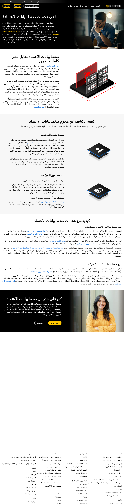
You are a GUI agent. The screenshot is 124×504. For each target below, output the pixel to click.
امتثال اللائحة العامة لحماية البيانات (76, 464)
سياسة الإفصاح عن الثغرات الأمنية (76, 467)
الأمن (85, 457)
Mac (59, 494)
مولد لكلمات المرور (35, 234)
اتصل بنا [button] (70, 6)
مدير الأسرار (118, 476)
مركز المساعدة (31, 502)
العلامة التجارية (31, 478)
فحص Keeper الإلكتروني (53, 486)
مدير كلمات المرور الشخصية (113, 492)
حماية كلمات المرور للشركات (112, 460)
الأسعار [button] (86, 6)
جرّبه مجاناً (17, 6)
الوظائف (33, 475)
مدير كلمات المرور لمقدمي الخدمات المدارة (108, 480)
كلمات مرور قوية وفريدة (36, 231)
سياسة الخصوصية (81, 473)
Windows (58, 497)
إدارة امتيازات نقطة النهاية (113, 467)
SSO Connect (82, 493)
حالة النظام (83, 476)
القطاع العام (118, 486)
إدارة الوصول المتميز (115, 464)
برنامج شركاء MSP (30, 494)
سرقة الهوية (39, 107)
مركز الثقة (83, 460)
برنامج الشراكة (31, 487)
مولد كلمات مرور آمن (54, 464)
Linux (59, 500)
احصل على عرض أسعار (31, 6)
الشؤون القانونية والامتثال (79, 470)
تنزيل (81, 6)
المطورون (83, 484)
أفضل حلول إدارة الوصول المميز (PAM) (23, 457)
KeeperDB (118, 470)
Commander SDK (81, 491)
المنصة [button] (98, 6)
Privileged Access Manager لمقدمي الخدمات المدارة (105, 483)
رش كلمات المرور (51, 66)
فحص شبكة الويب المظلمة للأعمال (50, 460)
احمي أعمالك (55, 323)
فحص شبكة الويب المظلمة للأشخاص (49, 457)
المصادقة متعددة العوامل (37, 142)
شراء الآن (6, 6)
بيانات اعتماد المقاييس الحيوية (52, 201)
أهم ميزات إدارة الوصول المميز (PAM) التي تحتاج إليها (19, 464)
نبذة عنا (33, 471)
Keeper (114, 6)
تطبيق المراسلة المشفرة (53, 470)
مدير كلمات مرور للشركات (41, 271)
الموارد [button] (76, 6)
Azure (85, 497)
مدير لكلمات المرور (57, 241)
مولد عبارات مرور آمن (54, 467)
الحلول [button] (92, 6)
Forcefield (118, 489)
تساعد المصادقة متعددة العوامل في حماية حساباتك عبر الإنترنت (38, 248)
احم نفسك (40, 323)
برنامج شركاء (31, 491)
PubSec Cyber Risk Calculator (51, 483)
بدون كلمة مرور (82, 500)
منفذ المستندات (82, 487)
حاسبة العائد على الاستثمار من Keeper (49, 473)
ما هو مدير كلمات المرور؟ (28, 460)
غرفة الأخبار (32, 481)
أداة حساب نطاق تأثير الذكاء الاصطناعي (48, 480)
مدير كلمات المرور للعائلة (114, 496)
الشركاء (30, 2)
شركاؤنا (33, 484)
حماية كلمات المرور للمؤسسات (112, 457)
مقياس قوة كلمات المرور (53, 476)
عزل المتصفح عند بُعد (115, 473)
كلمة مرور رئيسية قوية (85, 243)
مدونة (38, 2)
